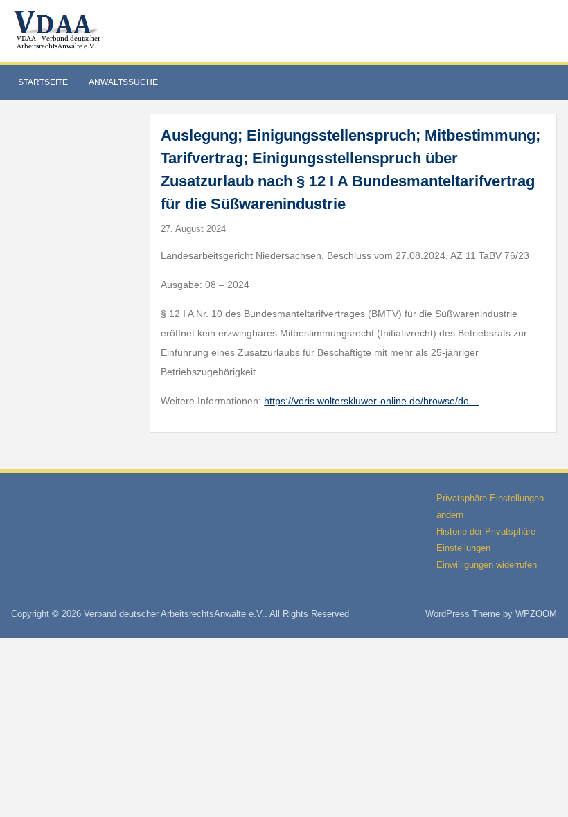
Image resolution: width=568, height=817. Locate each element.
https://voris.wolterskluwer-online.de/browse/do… (371, 400)
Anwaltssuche (123, 82)
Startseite (43, 82)
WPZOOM (536, 614)
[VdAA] (59, 30)
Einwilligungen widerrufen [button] (486, 564)
